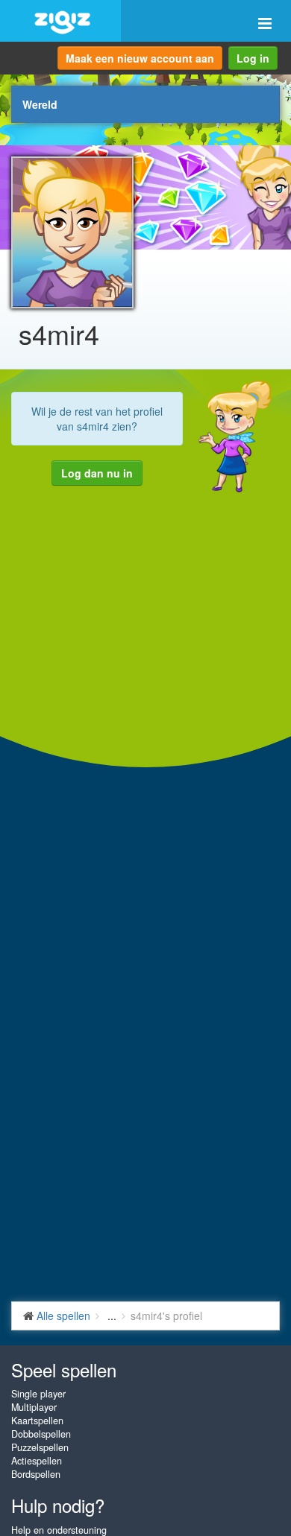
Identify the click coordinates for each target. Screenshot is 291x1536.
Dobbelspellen (41, 1434)
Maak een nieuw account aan (140, 58)
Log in (253, 58)
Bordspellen (35, 1474)
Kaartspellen (37, 1420)
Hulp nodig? (57, 1505)
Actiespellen (36, 1460)
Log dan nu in (97, 473)
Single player (38, 1393)
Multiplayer (34, 1407)
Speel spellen (63, 1369)
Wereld (39, 104)
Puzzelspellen (40, 1447)
